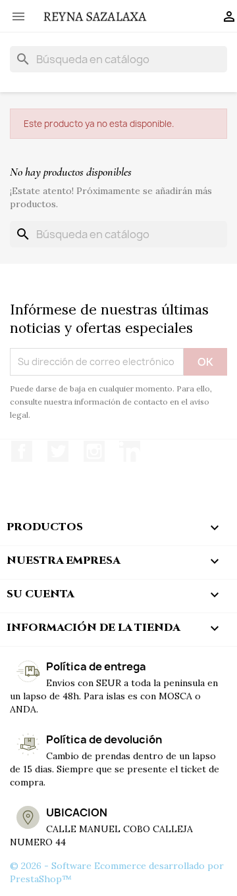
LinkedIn (129, 451)
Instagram (94, 451)
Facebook (21, 451)
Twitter (57, 451)
